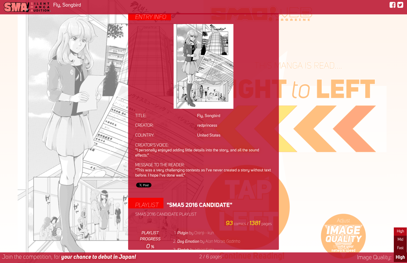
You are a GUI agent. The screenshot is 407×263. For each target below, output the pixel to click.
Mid (400, 240)
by (195, 233)
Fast (400, 248)
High (400, 231)
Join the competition (69, 257)
